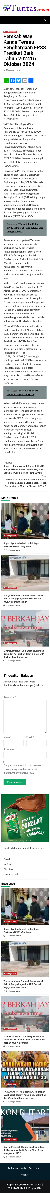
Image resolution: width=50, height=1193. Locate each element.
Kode (23, 1168)
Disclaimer (34, 1168)
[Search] (45, 20)
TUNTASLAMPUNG (19, 1188)
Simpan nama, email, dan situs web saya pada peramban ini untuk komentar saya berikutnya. (23, 769)
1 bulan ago (11, 550)
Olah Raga (8, 869)
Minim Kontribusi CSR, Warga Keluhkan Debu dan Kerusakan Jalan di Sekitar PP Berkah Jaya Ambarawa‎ (24, 653)
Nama (7, 737)
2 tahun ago (10, 70)
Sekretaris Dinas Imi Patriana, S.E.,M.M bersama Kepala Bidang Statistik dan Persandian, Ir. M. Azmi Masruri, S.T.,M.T (25, 481)
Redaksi (24, 1174)
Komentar (9, 697)
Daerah (6, 859)
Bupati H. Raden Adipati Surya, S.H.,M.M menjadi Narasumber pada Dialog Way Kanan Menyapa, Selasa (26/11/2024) (23, 467)
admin (18, 70)
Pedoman (13, 1168)
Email (30, 737)
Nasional (7, 864)
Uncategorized (10, 32)
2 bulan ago (11, 605)
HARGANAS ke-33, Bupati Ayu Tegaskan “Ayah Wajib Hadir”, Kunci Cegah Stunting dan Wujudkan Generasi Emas (24, 1094)
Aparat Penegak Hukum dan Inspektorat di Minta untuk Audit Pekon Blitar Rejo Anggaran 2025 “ (24, 1150)
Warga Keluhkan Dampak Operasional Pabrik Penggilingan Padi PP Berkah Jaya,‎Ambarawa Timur (23, 598)
